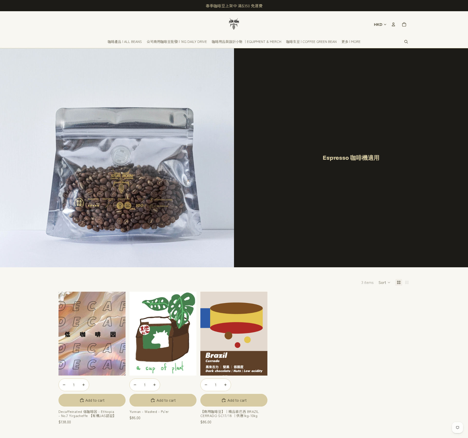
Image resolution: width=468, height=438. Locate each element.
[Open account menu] (393, 24)
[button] (384, 282)
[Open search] (406, 41)
